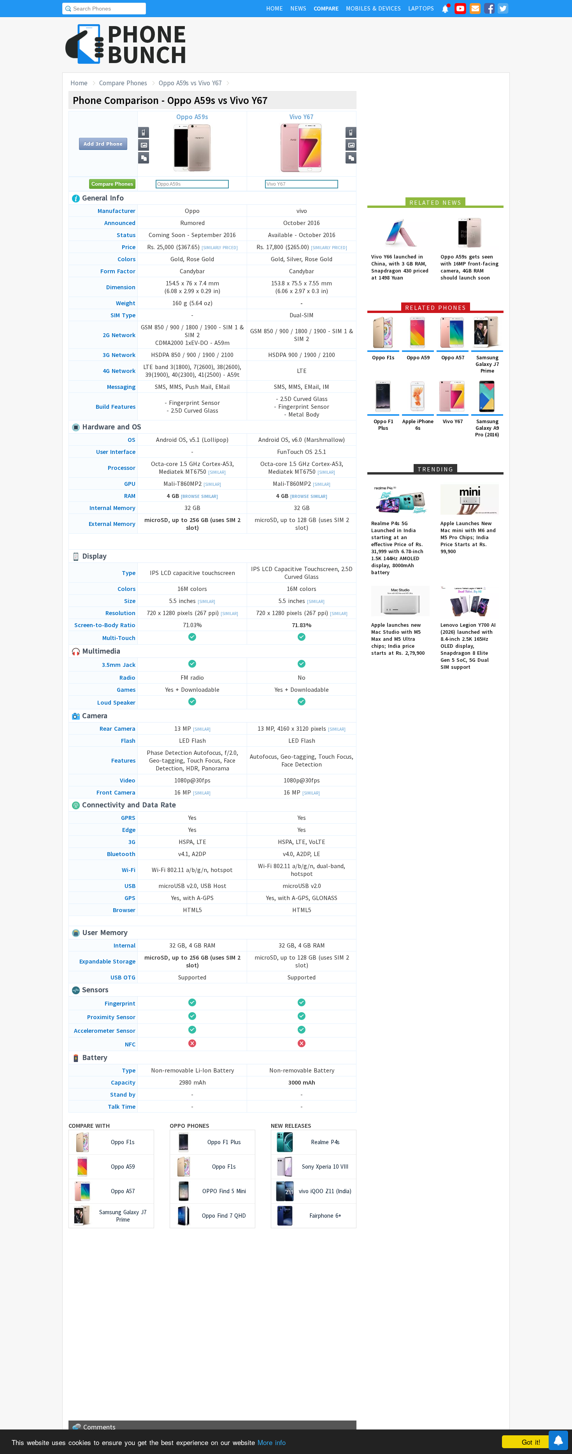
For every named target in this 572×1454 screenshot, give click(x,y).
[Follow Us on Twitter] (502, 10)
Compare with (89, 1125)
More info (272, 1442)
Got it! (531, 1442)
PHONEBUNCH (147, 44)
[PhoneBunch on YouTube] (460, 11)
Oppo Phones (189, 1125)
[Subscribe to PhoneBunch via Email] (475, 10)
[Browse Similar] (199, 496)
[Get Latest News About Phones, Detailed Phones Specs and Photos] (84, 45)
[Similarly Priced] (220, 247)
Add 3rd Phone (103, 143)
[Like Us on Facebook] (489, 10)
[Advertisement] (368, 44)
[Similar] (217, 472)
